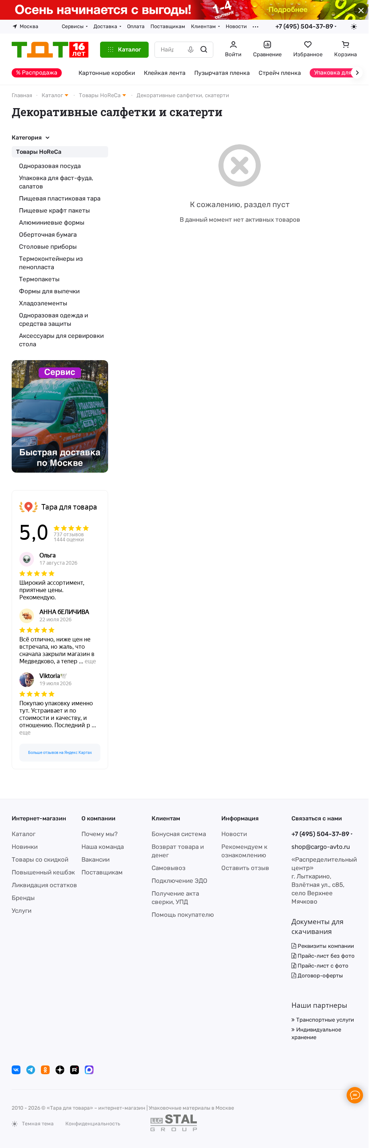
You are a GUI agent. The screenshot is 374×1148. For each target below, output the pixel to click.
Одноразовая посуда (50, 165)
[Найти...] (203, 50)
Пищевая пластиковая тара (59, 198)
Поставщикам (102, 872)
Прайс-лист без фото (325, 956)
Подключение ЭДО (179, 880)
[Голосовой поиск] (190, 49)
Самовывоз (169, 868)
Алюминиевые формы (51, 222)
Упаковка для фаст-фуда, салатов (56, 182)
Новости (234, 834)
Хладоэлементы (43, 303)
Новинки (25, 846)
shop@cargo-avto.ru (320, 846)
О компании (98, 818)
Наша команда (102, 846)
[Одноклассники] (45, 1069)
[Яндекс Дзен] (60, 1069)
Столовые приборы (48, 246)
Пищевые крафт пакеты (54, 210)
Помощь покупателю (183, 914)
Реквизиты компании (325, 946)
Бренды (23, 897)
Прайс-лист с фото (322, 965)
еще (90, 661)
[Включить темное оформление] (354, 27)
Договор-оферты (319, 975)
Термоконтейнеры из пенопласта (51, 263)
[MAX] (89, 1069)
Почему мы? (99, 834)
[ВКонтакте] (16, 1069)
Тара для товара (69, 507)
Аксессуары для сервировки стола (61, 340)
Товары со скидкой (40, 859)
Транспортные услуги (324, 1020)
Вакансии (95, 859)
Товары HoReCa (38, 151)
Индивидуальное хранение (316, 1033)
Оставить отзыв (245, 868)
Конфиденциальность (92, 1124)
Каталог (23, 834)
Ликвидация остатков (44, 885)
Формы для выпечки (49, 291)
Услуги (21, 910)
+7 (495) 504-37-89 (304, 26)
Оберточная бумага (48, 234)
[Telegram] (30, 1069)
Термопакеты (39, 279)
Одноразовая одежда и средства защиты (53, 319)
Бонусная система (179, 834)
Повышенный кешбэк (43, 872)
